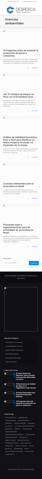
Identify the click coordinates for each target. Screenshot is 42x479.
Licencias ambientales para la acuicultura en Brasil (18, 184)
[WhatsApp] (16, 4)
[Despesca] (21, 10)
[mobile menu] (39, 9)
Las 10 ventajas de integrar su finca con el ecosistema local (18, 95)
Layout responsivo (11, 362)
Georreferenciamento (12, 354)
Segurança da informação (13, 358)
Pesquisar (7, 258)
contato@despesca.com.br (29, 1)
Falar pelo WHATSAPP (13, 1)
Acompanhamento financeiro (14, 346)
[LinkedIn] (21, 4)
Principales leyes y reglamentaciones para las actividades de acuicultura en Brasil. (18, 228)
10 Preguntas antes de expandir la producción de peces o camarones (20, 53)
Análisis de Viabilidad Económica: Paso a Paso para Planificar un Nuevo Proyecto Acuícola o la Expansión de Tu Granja (20, 141)
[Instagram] (24, 4)
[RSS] (26, 4)
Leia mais (34, 67)
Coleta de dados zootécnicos (14, 350)
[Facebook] (18, 4)
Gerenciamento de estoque (13, 342)
